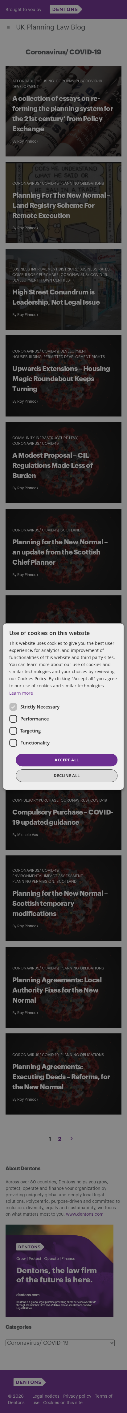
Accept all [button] (67, 760)
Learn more (21, 693)
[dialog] (63, 706)
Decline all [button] (67, 775)
